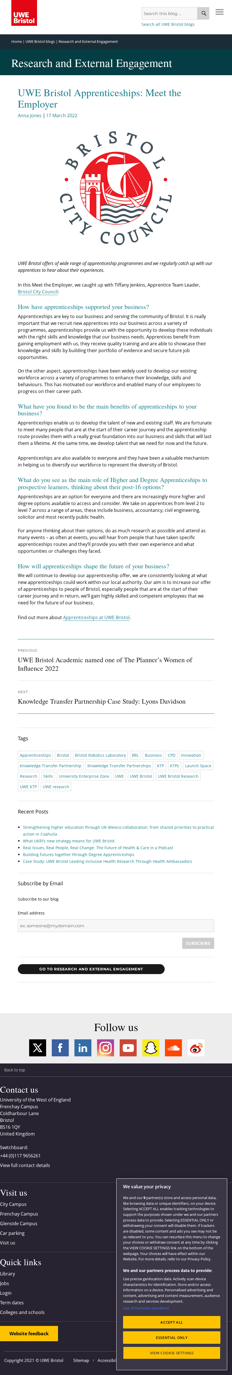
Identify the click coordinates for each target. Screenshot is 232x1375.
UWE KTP (28, 786)
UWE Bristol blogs (40, 41)
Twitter (37, 1047)
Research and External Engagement (88, 41)
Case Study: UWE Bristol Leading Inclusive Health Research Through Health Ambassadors (108, 861)
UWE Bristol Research (178, 776)
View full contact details (25, 1165)
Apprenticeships (35, 755)
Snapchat (150, 1047)
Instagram (105, 1047)
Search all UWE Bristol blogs (168, 24)
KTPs (174, 765)
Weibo (196, 1047)
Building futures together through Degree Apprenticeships (78, 854)
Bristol (63, 755)
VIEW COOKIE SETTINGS (172, 1352)
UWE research (56, 786)
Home (16, 41)
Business (153, 755)
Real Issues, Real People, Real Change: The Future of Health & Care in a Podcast (98, 847)
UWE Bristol (141, 776)
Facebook (60, 1047)
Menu (220, 12)
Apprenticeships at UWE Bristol (96, 617)
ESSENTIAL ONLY (172, 1337)
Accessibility (109, 1360)
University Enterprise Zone (84, 776)
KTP (160, 765)
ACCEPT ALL (171, 1322)
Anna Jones (30, 115)
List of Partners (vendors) (146, 1308)
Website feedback (29, 1333)
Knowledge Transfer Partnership (50, 765)
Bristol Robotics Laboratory (100, 755)
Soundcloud (173, 1047)
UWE (119, 776)
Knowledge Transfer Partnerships (119, 765)
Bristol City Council (38, 292)
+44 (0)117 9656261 (20, 1156)
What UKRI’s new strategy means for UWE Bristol (69, 841)
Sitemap (81, 1360)
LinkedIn (82, 1047)
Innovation (191, 755)
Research (28, 776)
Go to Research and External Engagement (91, 969)
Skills (48, 776)
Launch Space (198, 765)
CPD (171, 755)
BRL (135, 755)
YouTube (128, 1047)
